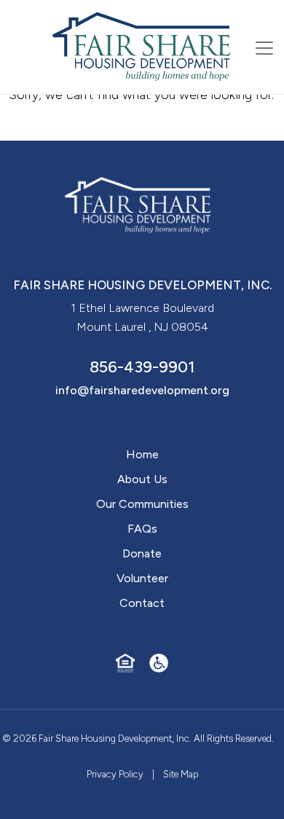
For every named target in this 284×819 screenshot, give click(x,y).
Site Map (180, 774)
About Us (142, 479)
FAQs (142, 529)
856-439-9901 (142, 367)
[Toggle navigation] (264, 48)
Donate (142, 553)
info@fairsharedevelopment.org (142, 390)
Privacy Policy (115, 774)
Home (142, 454)
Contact (142, 603)
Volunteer (142, 578)
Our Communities (142, 504)
